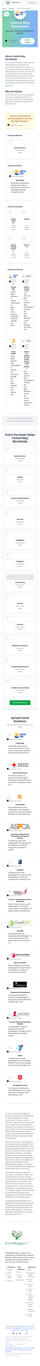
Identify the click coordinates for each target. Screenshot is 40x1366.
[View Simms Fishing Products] (13, 248)
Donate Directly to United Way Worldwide (20, 421)
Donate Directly (27, 41)
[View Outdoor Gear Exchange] (20, 687)
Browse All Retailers (20, 703)
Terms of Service (31, 1285)
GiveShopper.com (22, 1326)
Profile (9, 1273)
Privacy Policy (30, 1280)
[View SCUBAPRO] (20, 539)
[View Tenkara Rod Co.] (20, 147)
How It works (30, 1315)
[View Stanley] (26, 221)
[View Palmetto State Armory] (20, 666)
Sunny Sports (20, 1276)
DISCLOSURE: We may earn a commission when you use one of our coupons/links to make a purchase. (20, 1349)
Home (4, 8)
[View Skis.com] (26, 248)
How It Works (9, 1277)
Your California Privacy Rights (31, 1297)
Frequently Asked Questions (31, 1274)
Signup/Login (32, 2)
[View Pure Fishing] (20, 582)
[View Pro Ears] (20, 603)
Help (29, 1270)
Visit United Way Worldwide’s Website (20, 418)
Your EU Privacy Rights (30, 1304)
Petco (19, 1272)
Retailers (10, 1270)
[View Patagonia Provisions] (20, 645)
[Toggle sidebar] (3, 2)
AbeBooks (21, 1280)
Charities (11, 8)
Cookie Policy (30, 1290)
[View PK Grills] (20, 624)
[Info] (6, 41)
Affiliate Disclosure (31, 1310)
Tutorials (10, 1281)
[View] (20, 183)
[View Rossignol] (20, 560)
